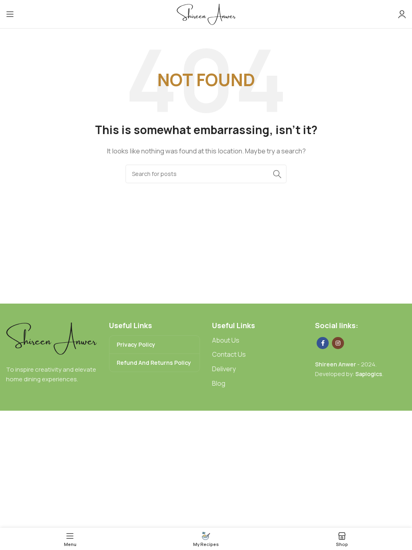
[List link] (257, 340)
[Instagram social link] (338, 343)
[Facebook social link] (323, 343)
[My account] (402, 14)
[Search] (277, 174)
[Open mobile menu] (10, 14)
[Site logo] (206, 13)
